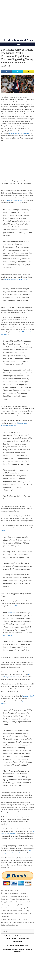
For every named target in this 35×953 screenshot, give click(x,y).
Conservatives (20, 899)
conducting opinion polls (14, 200)
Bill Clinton (7, 635)
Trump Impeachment (24, 908)
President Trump (6, 908)
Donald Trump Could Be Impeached (18, 902)
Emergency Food (24, 938)
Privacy (14, 938)
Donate (29, 935)
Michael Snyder (6, 905)
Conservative (7, 893)
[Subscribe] (28, 71)
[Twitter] (17, 71)
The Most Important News (17, 39)
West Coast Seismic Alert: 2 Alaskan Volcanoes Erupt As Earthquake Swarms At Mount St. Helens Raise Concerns (17, 922)
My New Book (8, 935)
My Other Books (19, 935)
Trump (15, 908)
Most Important (17, 941)
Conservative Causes (7, 896)
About (8, 938)
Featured (6, 890)
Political (14, 905)
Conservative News (21, 896)
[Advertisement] (17, 19)
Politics (12, 890)
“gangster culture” (28, 696)
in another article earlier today (19, 133)
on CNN (14, 606)
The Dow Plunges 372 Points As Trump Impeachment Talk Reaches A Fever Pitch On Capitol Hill (16, 913)
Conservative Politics (8, 899)
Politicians (21, 905)
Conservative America (19, 893)
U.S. (16, 890)
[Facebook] (6, 71)
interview (11, 612)
